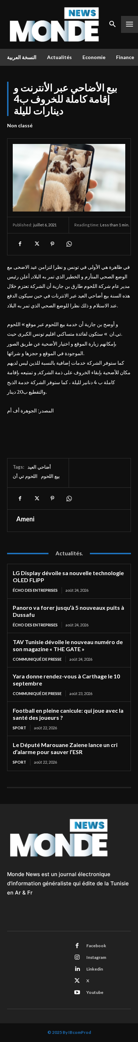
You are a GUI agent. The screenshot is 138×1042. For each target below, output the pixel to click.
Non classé (20, 125)
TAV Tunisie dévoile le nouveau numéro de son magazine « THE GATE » (68, 645)
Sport (19, 727)
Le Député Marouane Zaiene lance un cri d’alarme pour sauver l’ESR (65, 748)
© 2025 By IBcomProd (69, 1032)
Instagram (96, 957)
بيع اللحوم (50, 476)
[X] (36, 244)
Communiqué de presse (37, 659)
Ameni (25, 519)
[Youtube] (77, 992)
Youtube (94, 992)
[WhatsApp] (69, 244)
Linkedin (94, 969)
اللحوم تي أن (25, 476)
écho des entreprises (35, 590)
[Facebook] (20, 244)
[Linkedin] (77, 969)
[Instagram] (77, 957)
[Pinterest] (52, 244)
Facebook (96, 945)
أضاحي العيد (39, 467)
